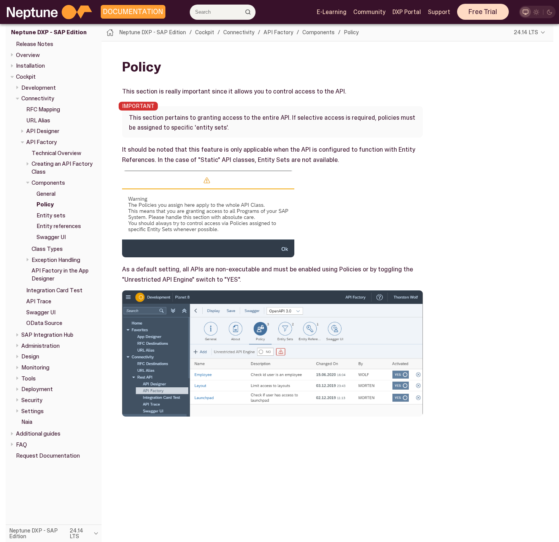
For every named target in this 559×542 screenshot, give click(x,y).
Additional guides (38, 434)
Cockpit (26, 77)
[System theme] (525, 12)
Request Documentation (48, 456)
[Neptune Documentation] (131, 12)
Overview (28, 55)
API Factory (41, 142)
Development (38, 88)
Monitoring (35, 367)
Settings (32, 411)
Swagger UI (51, 237)
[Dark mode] (550, 12)
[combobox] (223, 12)
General (46, 194)
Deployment (37, 389)
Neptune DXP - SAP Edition (49, 32)
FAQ (21, 444)
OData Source (44, 323)
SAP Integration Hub (47, 335)
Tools (28, 378)
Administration (40, 346)
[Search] (248, 12)
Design (30, 357)
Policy (45, 205)
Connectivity (37, 99)
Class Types (47, 249)
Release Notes (34, 44)
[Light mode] (536, 12)
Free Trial (482, 11)
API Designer (42, 131)
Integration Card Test (54, 291)
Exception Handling (56, 260)
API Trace (38, 301)
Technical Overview (56, 153)
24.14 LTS (526, 32)
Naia (26, 422)
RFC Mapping (43, 109)
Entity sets (51, 215)
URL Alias (38, 120)
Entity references (59, 226)
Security (32, 400)
